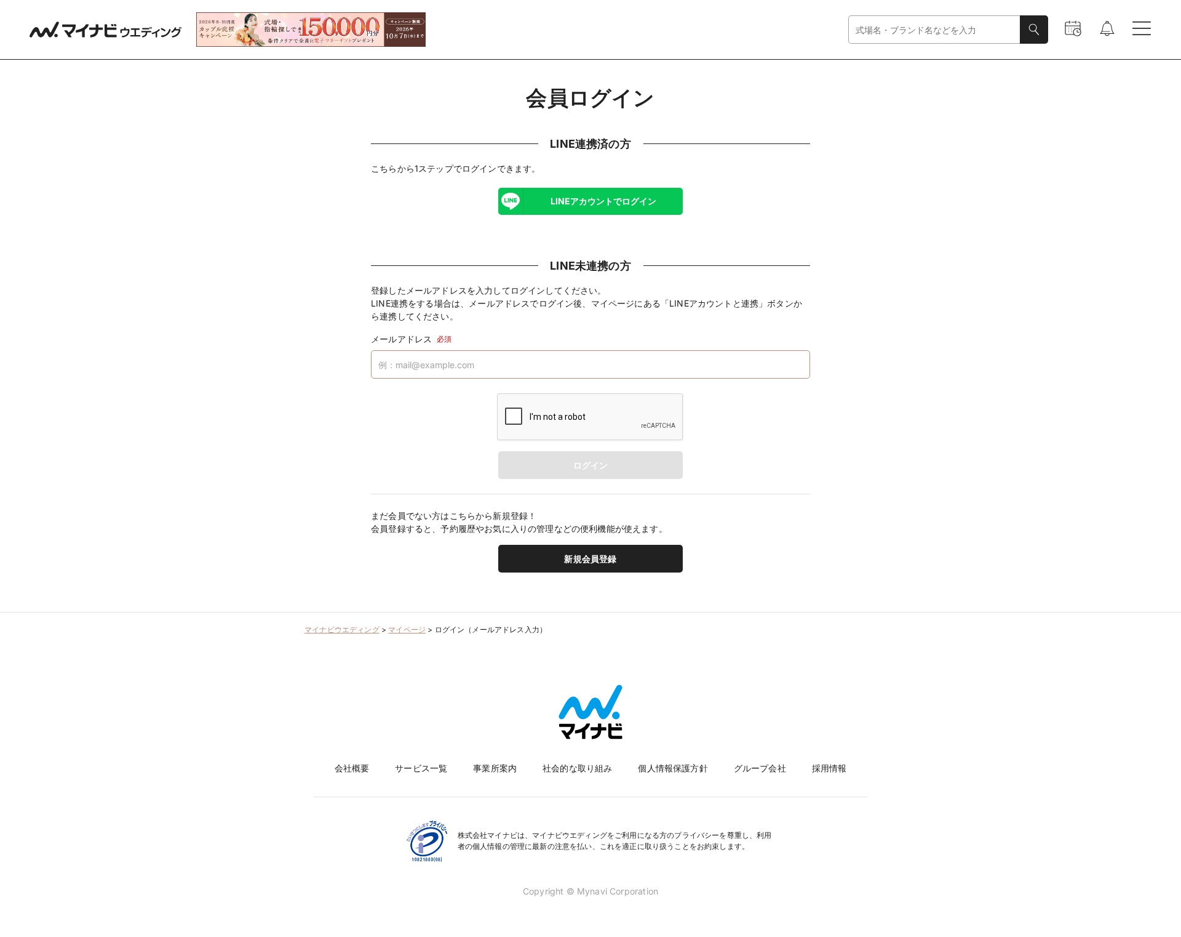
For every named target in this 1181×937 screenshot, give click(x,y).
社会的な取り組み (577, 768)
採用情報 (829, 768)
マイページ (407, 629)
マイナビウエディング (342, 629)
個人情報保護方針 (672, 768)
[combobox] (934, 29)
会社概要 (352, 768)
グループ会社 (760, 768)
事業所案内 (495, 768)
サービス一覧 (421, 768)
